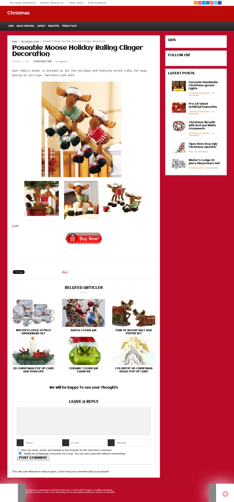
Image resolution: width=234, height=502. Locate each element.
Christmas (18, 13)
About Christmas (25, 26)
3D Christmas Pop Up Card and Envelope (33, 370)
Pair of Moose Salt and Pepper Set (134, 332)
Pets (191, 151)
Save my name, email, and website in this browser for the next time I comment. (66, 450)
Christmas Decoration (23, 3)
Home (11, 26)
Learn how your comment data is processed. (84, 471)
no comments (62, 62)
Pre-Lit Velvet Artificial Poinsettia (203, 105)
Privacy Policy (69, 26)
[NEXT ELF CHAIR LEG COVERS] (221, 493)
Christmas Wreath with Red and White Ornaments (202, 125)
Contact (41, 26)
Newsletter (53, 26)
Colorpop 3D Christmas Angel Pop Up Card (133, 370)
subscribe (95, 453)
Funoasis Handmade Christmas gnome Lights (203, 85)
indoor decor (76, 3)
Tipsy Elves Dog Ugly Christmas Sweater (203, 146)
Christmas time (30, 41)
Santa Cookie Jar (84, 330)
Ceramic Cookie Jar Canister (83, 370)
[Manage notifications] (225, 494)
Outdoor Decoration (51, 3)
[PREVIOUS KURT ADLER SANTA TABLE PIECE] (12, 493)
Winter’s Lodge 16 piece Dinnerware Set (33, 332)
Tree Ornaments (97, 3)
